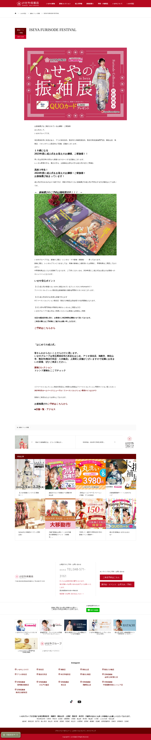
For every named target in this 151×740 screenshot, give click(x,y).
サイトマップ (91, 731)
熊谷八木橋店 (109, 669)
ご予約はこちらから (44, 328)
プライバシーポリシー (62, 731)
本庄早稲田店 (65, 674)
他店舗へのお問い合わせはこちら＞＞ (72, 594)
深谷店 (41, 669)
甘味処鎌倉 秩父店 (64, 683)
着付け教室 (86, 674)
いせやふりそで (22, 669)
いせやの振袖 (50, 4)
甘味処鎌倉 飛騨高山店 (85, 683)
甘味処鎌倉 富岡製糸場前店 (22, 683)
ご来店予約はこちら (111, 577)
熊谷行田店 (43, 674)
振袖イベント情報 (35, 13)
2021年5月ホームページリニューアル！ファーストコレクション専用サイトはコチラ (65, 390)
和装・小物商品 (103, 4)
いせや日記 (130, 4)
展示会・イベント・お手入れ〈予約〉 (117, 584)
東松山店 (85, 669)
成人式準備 (78, 4)
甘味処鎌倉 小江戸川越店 (43, 683)
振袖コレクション (65, 4)
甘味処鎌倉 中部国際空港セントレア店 (112, 683)
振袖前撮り (90, 4)
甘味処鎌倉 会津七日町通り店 (110, 675)
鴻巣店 (63, 669)
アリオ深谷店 (22, 674)
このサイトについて (78, 731)
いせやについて (117, 4)
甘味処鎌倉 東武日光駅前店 (21, 690)
